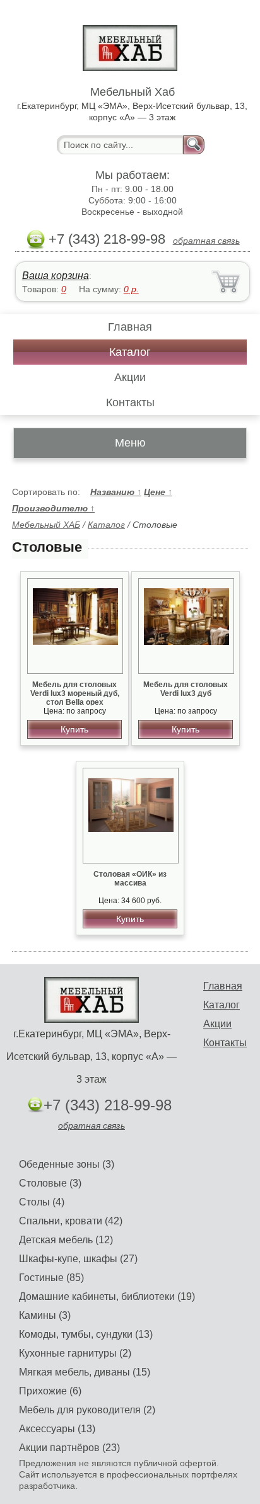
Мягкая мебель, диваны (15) (84, 1372)
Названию (115, 492)
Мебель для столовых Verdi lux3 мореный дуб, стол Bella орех (74, 693)
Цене (158, 492)
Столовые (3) (50, 1183)
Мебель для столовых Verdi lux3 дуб (185, 689)
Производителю (53, 508)
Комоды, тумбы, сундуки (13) (86, 1334)
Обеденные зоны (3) (66, 1164)
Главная (130, 327)
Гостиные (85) (51, 1277)
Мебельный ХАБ (46, 525)
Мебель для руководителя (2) (87, 1409)
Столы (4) (41, 1202)
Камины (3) (45, 1315)
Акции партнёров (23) (69, 1447)
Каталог (130, 352)
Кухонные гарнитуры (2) (75, 1353)
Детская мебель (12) (66, 1239)
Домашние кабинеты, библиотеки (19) (107, 1296)
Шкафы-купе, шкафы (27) (78, 1258)
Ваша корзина (55, 275)
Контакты (130, 402)
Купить (74, 729)
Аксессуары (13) (57, 1428)
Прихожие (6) (50, 1391)
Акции (130, 377)
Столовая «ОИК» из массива (130, 878)
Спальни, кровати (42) (70, 1221)
